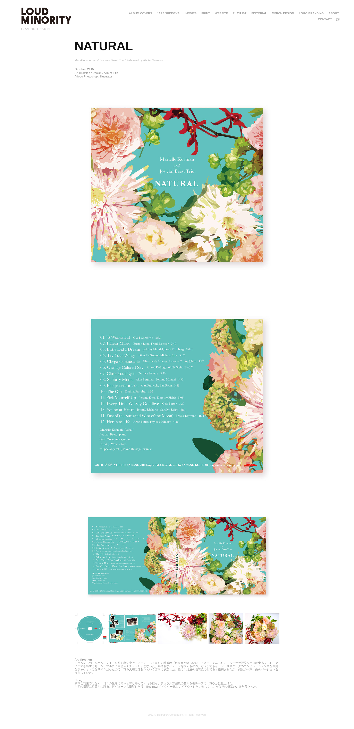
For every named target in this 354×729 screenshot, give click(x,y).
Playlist (239, 13)
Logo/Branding (311, 13)
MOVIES (190, 13)
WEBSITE (221, 13)
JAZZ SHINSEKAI (168, 13)
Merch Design (283, 13)
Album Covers (140, 13)
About (334, 13)
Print (205, 13)
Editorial (259, 13)
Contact (325, 19)
